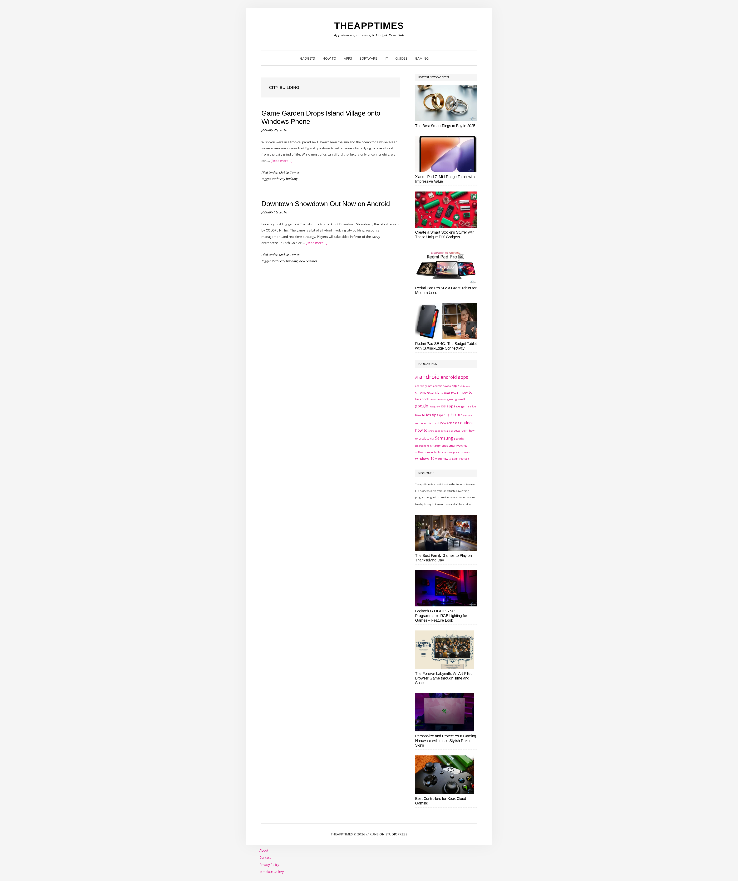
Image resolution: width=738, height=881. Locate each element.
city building (289, 179)
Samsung (444, 438)
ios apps (448, 406)
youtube (464, 458)
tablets (438, 452)
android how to (442, 386)
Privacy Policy (269, 865)
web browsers (463, 452)
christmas (465, 386)
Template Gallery (271, 872)
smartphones (439, 445)
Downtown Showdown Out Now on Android (325, 204)
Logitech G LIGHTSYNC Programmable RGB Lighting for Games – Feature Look (441, 615)
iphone (454, 414)
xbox (455, 458)
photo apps (434, 431)
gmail (461, 399)
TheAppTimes (369, 26)
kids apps (467, 415)
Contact (265, 857)
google (421, 406)
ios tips (432, 414)
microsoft (433, 423)
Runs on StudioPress (388, 834)
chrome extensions (429, 392)
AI (416, 377)
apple (455, 386)
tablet (430, 452)
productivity (426, 438)
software (420, 452)
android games (423, 386)
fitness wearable (438, 399)
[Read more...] (282, 160)
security (459, 438)
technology (449, 452)
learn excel (420, 423)
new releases (308, 261)
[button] (437, 58)
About (263, 850)
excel (447, 392)
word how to (443, 458)
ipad (442, 415)
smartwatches (458, 445)
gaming (452, 399)
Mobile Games (289, 172)
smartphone (422, 445)
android (429, 377)
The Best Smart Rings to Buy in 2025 (445, 126)
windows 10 (424, 458)
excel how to (461, 392)
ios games (463, 406)
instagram (434, 406)
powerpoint (447, 431)
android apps (454, 377)
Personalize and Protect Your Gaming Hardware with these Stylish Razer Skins (445, 740)
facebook (422, 399)
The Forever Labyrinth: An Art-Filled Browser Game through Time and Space (443, 678)
